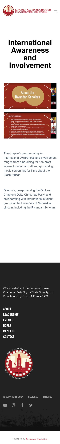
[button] (55, 12)
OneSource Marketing (37, 439)
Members (9, 331)
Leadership (11, 314)
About (7, 309)
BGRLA (7, 325)
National (47, 397)
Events (8, 320)
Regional (33, 397)
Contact (9, 337)
